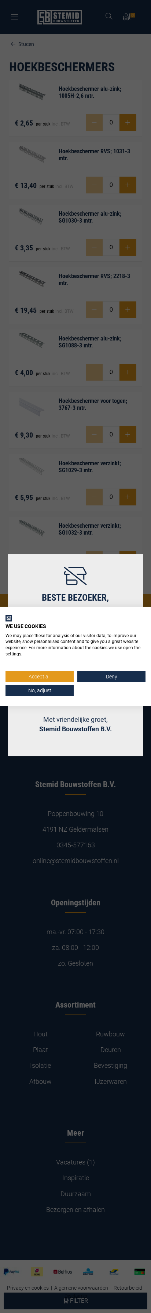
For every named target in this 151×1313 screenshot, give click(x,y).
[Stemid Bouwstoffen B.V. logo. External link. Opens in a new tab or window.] (8, 618)
